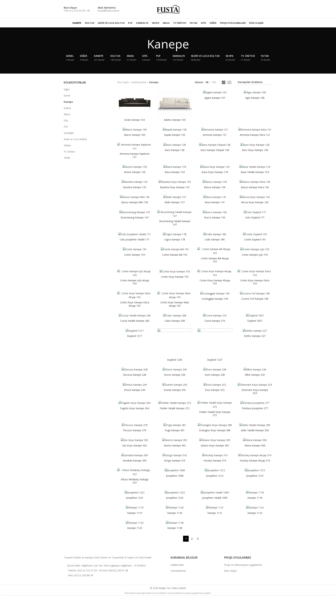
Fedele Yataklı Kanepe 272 (175, 408)
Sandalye (69, 133)
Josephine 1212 (214, 475)
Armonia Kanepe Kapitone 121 (134, 155)
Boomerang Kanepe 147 (135, 217)
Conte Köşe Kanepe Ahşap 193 (215, 282)
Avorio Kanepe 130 (134, 172)
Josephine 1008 (174, 475)
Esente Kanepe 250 (175, 390)
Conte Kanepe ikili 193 (174, 254)
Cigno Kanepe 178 (174, 239)
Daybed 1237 (214, 359)
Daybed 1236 (174, 359)
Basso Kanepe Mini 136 (134, 202)
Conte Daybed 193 (254, 239)
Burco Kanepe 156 (214, 217)
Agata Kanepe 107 (214, 97)
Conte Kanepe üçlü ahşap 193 (134, 282)
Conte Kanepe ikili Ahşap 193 (215, 260)
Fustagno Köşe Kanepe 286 (214, 430)
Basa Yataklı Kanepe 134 (255, 172)
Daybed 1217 (134, 336)
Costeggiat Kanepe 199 (215, 298)
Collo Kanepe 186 (215, 239)
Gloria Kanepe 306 (254, 445)
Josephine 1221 (134, 497)
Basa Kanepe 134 (175, 172)
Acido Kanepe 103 (134, 119)
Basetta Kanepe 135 (134, 187)
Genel (67, 95)
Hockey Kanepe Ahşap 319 (255, 460)
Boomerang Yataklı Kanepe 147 (174, 223)
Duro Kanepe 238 (215, 374)
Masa (67, 114)
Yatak (67, 157)
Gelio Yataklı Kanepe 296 (255, 430)
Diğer (67, 89)
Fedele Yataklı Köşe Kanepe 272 (214, 413)
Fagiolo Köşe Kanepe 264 (134, 408)
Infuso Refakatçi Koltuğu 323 (135, 481)
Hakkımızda (177, 564)
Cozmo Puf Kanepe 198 (254, 298)
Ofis (66, 120)
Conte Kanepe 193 (134, 254)
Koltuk (67, 108)
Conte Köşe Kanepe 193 (174, 276)
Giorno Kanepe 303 (175, 445)
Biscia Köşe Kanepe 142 (254, 202)
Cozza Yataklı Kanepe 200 (134, 320)
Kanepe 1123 (134, 528)
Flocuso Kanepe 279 (134, 430)
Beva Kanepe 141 (215, 202)
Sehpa (67, 145)
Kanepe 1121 (214, 513)
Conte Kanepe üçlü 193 (255, 254)
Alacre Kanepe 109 (134, 134)
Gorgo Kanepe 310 (174, 460)
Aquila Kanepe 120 (174, 134)
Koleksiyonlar (138, 82)
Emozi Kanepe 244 (134, 390)
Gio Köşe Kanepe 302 (134, 445)
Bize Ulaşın (230, 570)
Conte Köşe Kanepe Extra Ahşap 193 (134, 304)
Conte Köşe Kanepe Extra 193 (254, 282)
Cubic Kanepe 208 (174, 320)
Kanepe (68, 101)
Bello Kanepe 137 (175, 202)
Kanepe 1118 (254, 497)
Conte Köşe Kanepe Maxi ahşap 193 (174, 304)
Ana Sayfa (123, 82)
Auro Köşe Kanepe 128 (255, 150)
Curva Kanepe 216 (214, 320)
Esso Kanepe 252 (215, 390)
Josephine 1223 (174, 497)
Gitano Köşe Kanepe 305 (215, 445)
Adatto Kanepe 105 (175, 119)
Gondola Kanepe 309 (134, 460)
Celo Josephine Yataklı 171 (134, 239)
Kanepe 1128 (174, 528)
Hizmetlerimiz (178, 570)
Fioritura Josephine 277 (255, 408)
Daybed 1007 (254, 320)
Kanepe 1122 (254, 513)
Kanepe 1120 (174, 513)
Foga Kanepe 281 (175, 430)
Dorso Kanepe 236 (174, 374)
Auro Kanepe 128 (174, 150)
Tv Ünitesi (69, 151)
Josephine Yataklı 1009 (214, 497)
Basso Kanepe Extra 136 (255, 187)
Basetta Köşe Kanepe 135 (175, 187)
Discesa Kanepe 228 (134, 374)
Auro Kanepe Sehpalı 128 (215, 150)
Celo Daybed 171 (255, 217)
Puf (66, 126)
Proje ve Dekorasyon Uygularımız (243, 564)
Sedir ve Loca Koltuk (75, 139)
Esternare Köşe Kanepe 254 (254, 391)
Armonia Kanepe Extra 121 (255, 134)
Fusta (162, 588)
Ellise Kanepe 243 (255, 374)
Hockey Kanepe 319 (215, 460)
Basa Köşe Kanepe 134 (215, 172)
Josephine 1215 (255, 475)
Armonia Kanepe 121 (215, 134)
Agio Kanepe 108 (254, 97)
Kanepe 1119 (134, 513)
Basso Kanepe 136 (214, 187)
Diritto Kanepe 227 (254, 336)
